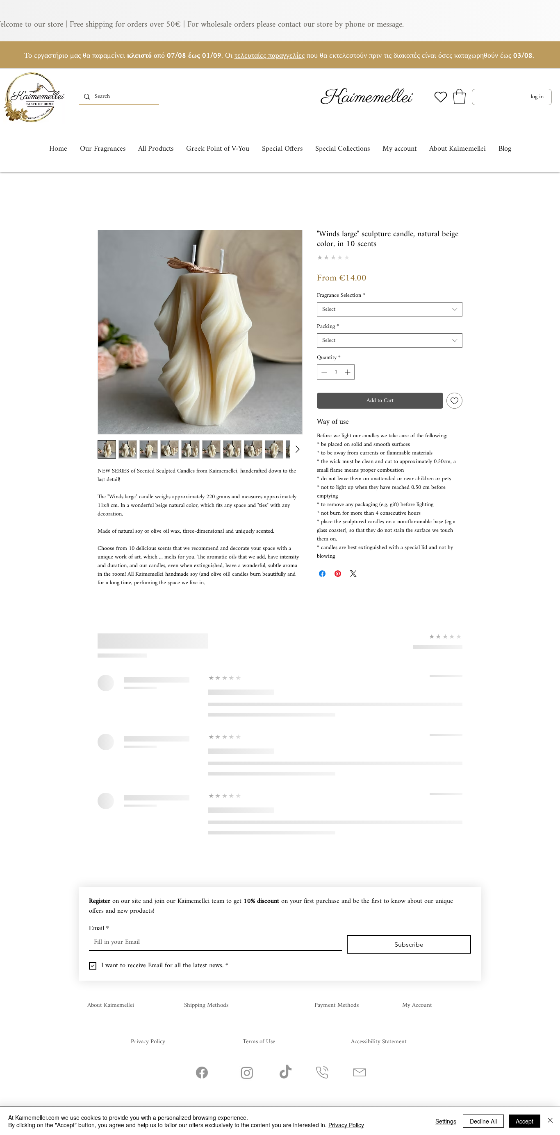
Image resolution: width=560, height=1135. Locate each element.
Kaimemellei (366, 98)
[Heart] (441, 97)
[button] (459, 96)
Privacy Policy (346, 1125)
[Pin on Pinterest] (338, 574)
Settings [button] (445, 1121)
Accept (524, 1121)
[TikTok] (286, 1073)
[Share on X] (353, 574)
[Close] (550, 1121)
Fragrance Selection (341, 295)
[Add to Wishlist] (454, 401)
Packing (328, 326)
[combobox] (389, 309)
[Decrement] (323, 372)
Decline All (483, 1121)
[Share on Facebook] (322, 574)
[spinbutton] (335, 372)
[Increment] (348, 372)
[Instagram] (247, 1073)
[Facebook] (202, 1073)
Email (99, 928)
